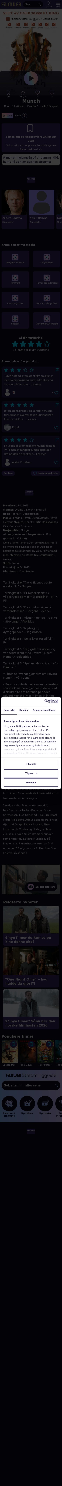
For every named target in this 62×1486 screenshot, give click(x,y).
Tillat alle (31, 764)
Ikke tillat (31, 782)
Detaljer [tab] (23, 710)
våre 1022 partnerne (22, 726)
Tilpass (29, 773)
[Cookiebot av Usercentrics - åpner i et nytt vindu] (44, 701)
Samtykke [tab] (9, 710)
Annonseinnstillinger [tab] (44, 710)
